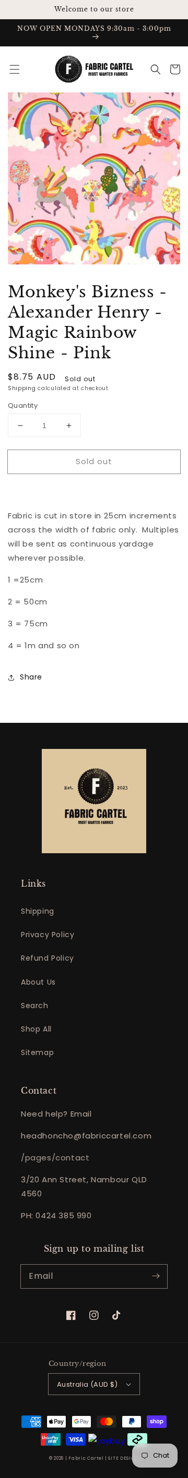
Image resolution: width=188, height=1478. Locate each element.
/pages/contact (55, 1157)
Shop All (36, 1029)
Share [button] (31, 677)
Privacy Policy (47, 934)
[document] (94, 180)
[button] (15, 69)
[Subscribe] (155, 1276)
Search (35, 1005)
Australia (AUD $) (87, 1384)
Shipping (22, 388)
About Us (38, 982)
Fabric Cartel (85, 1458)
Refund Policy (47, 958)
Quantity (23, 405)
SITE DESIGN (123, 1458)
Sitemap (37, 1052)
